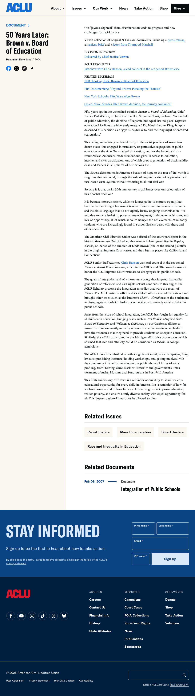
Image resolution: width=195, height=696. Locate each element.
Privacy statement (39, 680)
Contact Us (97, 607)
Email (137, 540)
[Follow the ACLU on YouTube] (21, 616)
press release (176, 40)
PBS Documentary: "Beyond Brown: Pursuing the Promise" (122, 89)
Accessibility (86, 680)
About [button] (56, 8)
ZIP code (139, 556)
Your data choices (64, 680)
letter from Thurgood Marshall (133, 44)
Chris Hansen (130, 262)
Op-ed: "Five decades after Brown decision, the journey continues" (127, 104)
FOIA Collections (137, 615)
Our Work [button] (101, 8)
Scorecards (133, 646)
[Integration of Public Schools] (136, 485)
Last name (165, 525)
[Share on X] (16, 69)
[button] (24, 69)
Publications (134, 639)
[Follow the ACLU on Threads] (53, 616)
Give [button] (178, 8)
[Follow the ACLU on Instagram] (32, 616)
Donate (170, 599)
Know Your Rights (137, 623)
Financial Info (99, 615)
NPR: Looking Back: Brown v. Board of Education (116, 81)
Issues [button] (77, 8)
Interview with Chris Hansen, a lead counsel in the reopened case (132, 69)
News (123, 8)
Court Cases (133, 607)
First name (140, 525)
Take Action (143, 8)
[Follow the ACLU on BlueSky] (64, 616)
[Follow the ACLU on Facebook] (10, 616)
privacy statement (16, 563)
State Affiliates (100, 631)
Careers (95, 599)
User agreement (15, 680)
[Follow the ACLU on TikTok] (42, 616)
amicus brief (96, 44)
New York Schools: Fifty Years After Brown (112, 96)
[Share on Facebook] (8, 69)
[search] (184, 675)
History (94, 623)
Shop (164, 8)
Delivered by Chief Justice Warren (106, 57)
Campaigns (133, 599)
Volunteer (172, 623)
